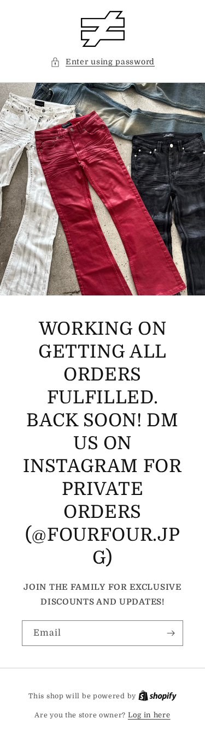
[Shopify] (157, 696)
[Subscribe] (171, 633)
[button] (102, 62)
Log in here (149, 715)
